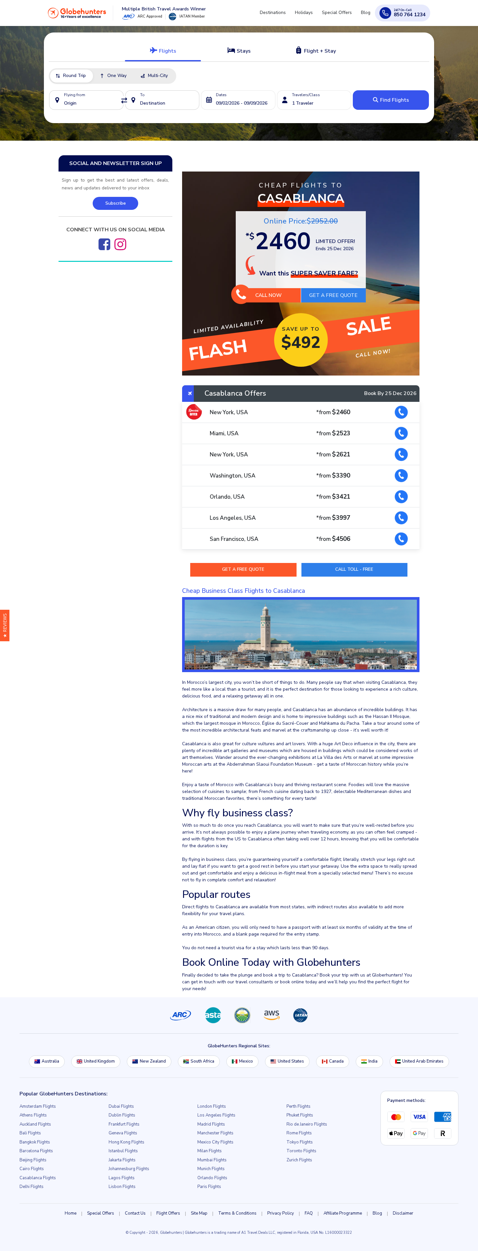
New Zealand (153, 1061)
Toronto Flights (301, 1151)
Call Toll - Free (354, 569)
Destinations (282, 15)
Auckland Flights (35, 1124)
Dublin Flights (122, 1115)
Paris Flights (209, 1187)
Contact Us (135, 1213)
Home (70, 1213)
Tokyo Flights (299, 1142)
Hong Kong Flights (126, 1142)
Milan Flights (209, 1151)
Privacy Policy (280, 1213)
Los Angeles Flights (216, 1115)
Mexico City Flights (215, 1142)
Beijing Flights (33, 1160)
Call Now (268, 295)
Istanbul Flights (123, 1151)
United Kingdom (99, 1061)
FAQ (309, 1213)
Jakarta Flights (122, 1160)
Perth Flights (298, 1106)
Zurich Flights (299, 1160)
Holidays (310, 15)
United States (291, 1061)
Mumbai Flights (212, 1160)
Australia (50, 1061)
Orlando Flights (212, 1178)
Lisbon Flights (122, 1187)
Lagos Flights (122, 1178)
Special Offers (341, 15)
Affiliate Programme (343, 1213)
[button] (4, 625)
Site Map (199, 1213)
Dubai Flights (121, 1106)
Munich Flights (211, 1169)
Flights (167, 51)
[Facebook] (104, 244)
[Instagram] (120, 244)
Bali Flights (30, 1133)
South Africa (202, 1061)
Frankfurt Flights (124, 1124)
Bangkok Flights (35, 1142)
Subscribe (115, 203)
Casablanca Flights (38, 1178)
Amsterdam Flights (38, 1106)
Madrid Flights (211, 1124)
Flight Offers (168, 1213)
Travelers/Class (306, 94)
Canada (336, 1061)
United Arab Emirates (423, 1061)
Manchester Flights (215, 1133)
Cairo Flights (32, 1169)
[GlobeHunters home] (77, 15)
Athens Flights (33, 1115)
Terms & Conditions (237, 1213)
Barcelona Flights (36, 1151)
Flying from (74, 94)
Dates (221, 94)
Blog (367, 15)
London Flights (211, 1106)
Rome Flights (299, 1133)
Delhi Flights (32, 1187)
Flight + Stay (319, 51)
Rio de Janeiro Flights (306, 1124)
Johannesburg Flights (129, 1169)
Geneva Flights (123, 1133)
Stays (243, 51)
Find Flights (394, 100)
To (142, 94)
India (373, 1061)
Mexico (246, 1061)
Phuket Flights (299, 1115)
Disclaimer (403, 1213)
